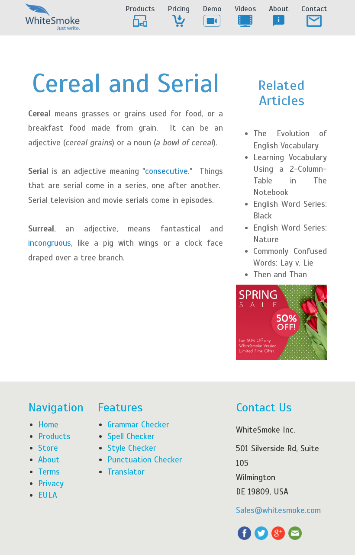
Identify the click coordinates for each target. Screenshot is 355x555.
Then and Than (280, 274)
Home (48, 425)
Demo (212, 8)
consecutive (166, 171)
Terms (49, 472)
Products (140, 8)
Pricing (179, 8)
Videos (245, 8)
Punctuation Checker (144, 460)
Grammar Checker (138, 425)
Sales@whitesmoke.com (278, 510)
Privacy (51, 483)
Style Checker (131, 448)
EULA (47, 495)
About (278, 8)
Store (48, 448)
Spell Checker (131, 436)
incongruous (49, 243)
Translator (126, 472)
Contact (314, 8)
